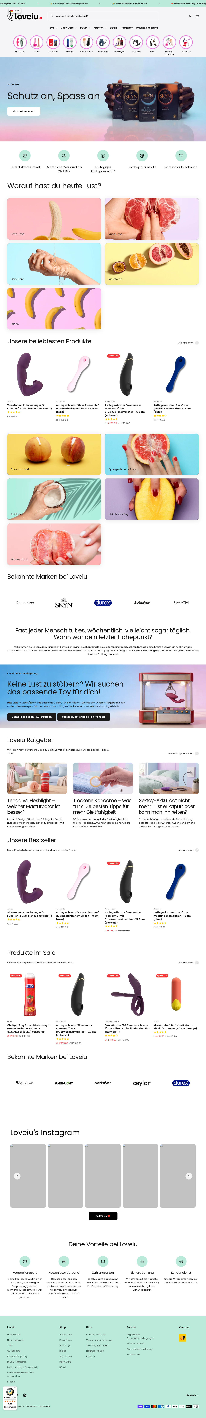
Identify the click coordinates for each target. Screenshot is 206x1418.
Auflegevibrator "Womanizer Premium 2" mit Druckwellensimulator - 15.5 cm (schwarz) (125, 410)
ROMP (156, 1021)
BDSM (83, 27)
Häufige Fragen (95, 1350)
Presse (11, 1381)
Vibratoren (65, 1356)
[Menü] (15, 1388)
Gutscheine (14, 1350)
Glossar (90, 1356)
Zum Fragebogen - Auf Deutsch (32, 716)
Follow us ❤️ (103, 1216)
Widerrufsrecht (135, 1343)
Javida (10, 401)
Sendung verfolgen (97, 1345)
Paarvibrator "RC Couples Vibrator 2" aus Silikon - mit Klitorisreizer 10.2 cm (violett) (127, 1029)
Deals (113, 27)
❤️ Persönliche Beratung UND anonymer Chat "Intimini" (149, 3)
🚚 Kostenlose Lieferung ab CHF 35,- (80, 3)
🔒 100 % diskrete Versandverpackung (20, 3)
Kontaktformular (95, 1334)
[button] (14, 11)
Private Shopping (147, 27)
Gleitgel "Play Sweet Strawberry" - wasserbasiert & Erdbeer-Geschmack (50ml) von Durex (29, 1029)
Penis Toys (65, 1340)
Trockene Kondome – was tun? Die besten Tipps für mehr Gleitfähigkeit (102, 806)
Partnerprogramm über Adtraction (20, 1374)
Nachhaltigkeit (15, 1340)
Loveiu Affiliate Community (23, 1367)
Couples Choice (112, 1021)
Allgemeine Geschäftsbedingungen (140, 1336)
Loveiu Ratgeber (16, 1361)
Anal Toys (65, 1345)
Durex (9, 1021)
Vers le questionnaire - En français (83, 716)
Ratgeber (127, 27)
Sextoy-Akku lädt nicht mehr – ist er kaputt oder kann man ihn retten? (167, 806)
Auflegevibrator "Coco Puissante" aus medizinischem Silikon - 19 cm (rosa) (77, 408)
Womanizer (110, 401)
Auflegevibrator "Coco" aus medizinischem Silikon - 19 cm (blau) (172, 408)
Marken (98, 27)
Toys (51, 27)
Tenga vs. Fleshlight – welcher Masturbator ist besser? (33, 806)
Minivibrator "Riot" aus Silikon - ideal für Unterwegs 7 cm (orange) (175, 1027)
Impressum (133, 1354)
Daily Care (67, 27)
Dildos (62, 1350)
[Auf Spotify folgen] (25, 1395)
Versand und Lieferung (99, 1340)
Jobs (10, 1345)
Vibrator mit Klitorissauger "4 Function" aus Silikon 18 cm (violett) (29, 407)
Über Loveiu (14, 1334)
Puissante (60, 401)
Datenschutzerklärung (139, 1349)
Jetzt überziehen (23, 111)
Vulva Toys (65, 1334)
